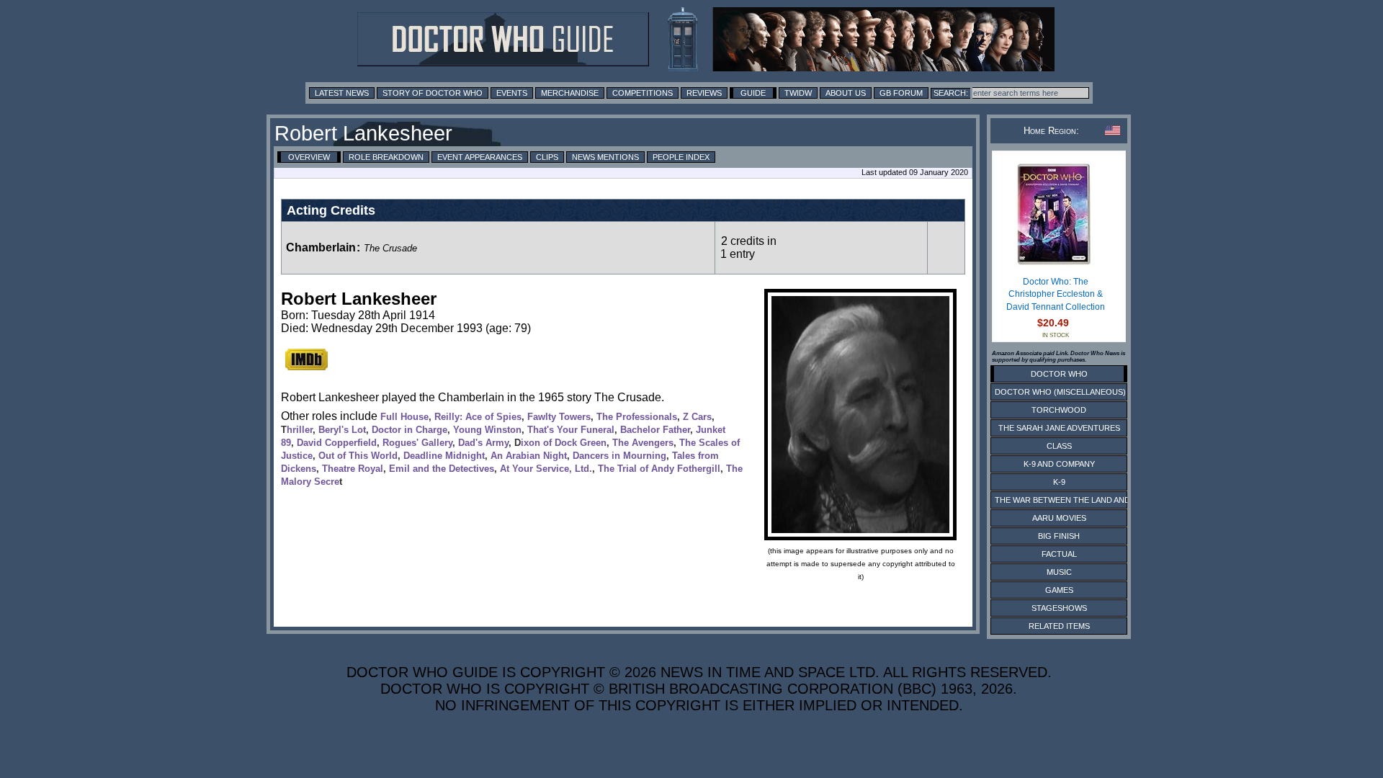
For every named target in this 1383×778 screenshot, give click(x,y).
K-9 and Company (1059, 464)
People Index (681, 157)
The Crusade (390, 248)
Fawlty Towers (559, 416)
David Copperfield (337, 442)
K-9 (1059, 482)
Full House (404, 416)
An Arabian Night (529, 455)
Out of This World (358, 455)
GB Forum (901, 93)
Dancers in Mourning (619, 455)
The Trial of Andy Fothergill (659, 468)
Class (1059, 446)
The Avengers (642, 442)
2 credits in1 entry (748, 247)
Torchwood (1058, 410)
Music (1059, 572)
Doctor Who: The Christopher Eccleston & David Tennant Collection (1055, 294)
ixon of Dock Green (564, 442)
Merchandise (570, 93)
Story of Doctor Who (432, 93)
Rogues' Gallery (417, 442)
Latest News (342, 93)
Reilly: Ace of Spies (478, 416)
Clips (547, 157)
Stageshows (1059, 608)
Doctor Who (1059, 374)
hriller (300, 429)
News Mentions (605, 157)
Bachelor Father (655, 429)
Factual (1059, 554)
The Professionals (636, 416)
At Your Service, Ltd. (546, 468)
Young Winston (487, 429)
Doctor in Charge (409, 429)
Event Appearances (479, 157)
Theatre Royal (352, 468)
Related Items (1059, 626)
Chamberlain (321, 247)
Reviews (704, 93)
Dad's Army (483, 442)
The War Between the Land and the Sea (1080, 500)
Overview (309, 157)
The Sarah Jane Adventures (1059, 428)
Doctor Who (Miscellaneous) (1060, 392)
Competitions (642, 93)
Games (1059, 590)
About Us (845, 93)
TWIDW (798, 93)
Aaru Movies (1059, 518)
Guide (753, 93)
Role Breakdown (386, 157)
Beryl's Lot (342, 429)
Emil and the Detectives (441, 468)
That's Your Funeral (570, 429)
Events (511, 93)
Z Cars (697, 416)
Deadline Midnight (444, 455)
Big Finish (1059, 536)
